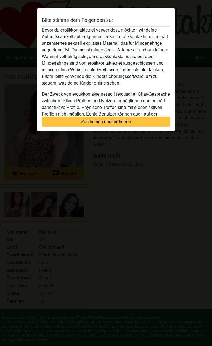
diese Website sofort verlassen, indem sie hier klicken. (111, 69)
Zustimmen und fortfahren (106, 121)
